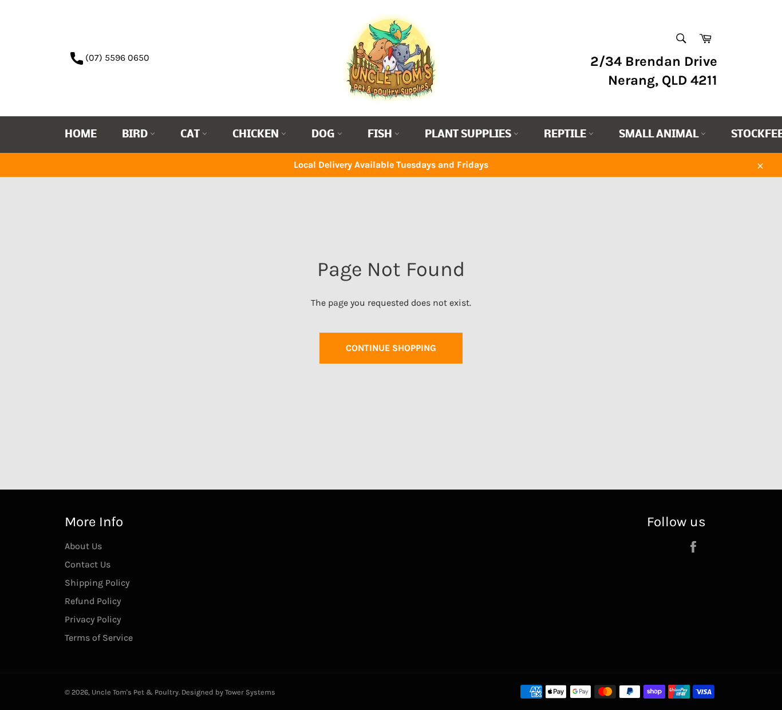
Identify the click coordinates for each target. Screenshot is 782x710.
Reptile (566, 134)
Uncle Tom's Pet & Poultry (135, 692)
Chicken (256, 134)
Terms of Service (99, 637)
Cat (191, 134)
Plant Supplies (469, 134)
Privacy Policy (93, 619)
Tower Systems (250, 692)
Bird (136, 134)
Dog (324, 134)
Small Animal (660, 134)
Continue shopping (391, 347)
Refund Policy (93, 600)
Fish (381, 134)
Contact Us (87, 564)
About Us (83, 546)
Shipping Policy (97, 582)
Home (81, 134)
